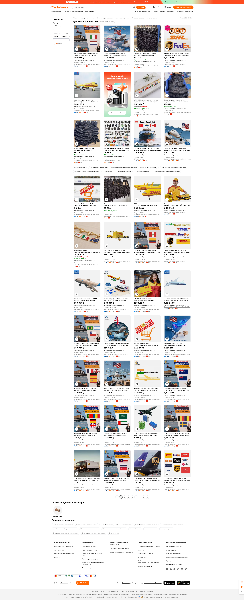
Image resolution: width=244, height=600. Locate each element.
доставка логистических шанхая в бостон (87, 171)
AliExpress (95, 591)
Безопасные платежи (89, 546)
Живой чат (141, 550)
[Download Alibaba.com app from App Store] (169, 583)
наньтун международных (125, 524)
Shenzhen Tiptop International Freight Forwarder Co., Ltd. (117, 64)
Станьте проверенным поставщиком (177, 557)
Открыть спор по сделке (145, 553)
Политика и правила (88, 568)
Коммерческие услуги (87, 18)
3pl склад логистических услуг (99, 167)
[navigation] (61, 258)
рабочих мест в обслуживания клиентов (66, 529)
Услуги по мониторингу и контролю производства (93, 563)
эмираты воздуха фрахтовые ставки (173, 524)
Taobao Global (130, 591)
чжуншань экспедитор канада (90, 529)
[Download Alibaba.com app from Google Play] (183, 583)
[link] (241, 581)
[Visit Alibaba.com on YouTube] (182, 569)
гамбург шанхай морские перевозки (147, 524)
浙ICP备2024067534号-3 (170, 597)
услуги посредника (168, 529)
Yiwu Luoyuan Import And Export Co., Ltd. (146, 114)
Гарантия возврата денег (89, 550)
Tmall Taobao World (112, 591)
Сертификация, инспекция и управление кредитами (113, 18)
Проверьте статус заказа (173, 553)
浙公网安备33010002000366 (153, 597)
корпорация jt (108, 171)
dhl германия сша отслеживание (64, 524)
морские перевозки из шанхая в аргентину (125, 167)
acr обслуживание (108, 524)
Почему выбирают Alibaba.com (63, 546)
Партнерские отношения (173, 561)
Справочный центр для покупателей (149, 546)
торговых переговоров (143, 171)
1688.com (102, 591)
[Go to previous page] (117, 497)
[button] (134, 7)
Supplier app (126, 583)
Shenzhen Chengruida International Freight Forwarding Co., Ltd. (87, 110)
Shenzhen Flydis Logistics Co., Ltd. (174, 64)
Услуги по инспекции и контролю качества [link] (145, 18)
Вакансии (57, 557)
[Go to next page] (147, 497)
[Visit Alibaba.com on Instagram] (178, 569)
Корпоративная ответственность (64, 553)
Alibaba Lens (64, 583)
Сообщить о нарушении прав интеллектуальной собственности (148, 561)
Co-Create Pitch (59, 550)
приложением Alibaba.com (153, 583)
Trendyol (142, 591)
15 (143, 497)
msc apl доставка (136, 529)
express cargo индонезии (149, 167)
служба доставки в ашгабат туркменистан (66, 533)
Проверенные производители (119, 548)
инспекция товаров (151, 529)
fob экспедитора (80, 167)
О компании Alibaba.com (62, 542)
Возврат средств (143, 557)
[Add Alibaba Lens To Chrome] (82, 583)
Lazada (122, 591)
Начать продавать (171, 550)
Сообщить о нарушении (145, 566)
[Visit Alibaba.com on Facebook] (167, 569)
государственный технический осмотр (94, 533)
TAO (137, 591)
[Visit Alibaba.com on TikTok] (186, 569)
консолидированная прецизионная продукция (167, 171)
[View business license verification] (139, 597)
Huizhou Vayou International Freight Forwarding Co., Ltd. (87, 64)
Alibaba (75, 18)
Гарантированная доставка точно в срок (92, 554)
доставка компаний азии (124, 171)
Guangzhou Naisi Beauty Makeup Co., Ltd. (86, 160)
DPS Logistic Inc (139, 159)
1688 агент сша (115, 533)
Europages (149, 591)
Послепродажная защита (90, 559)
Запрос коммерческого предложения (121, 552)
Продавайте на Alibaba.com (174, 546)
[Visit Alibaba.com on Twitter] (174, 569)
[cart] (159, 7)
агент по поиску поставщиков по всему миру (174, 167)
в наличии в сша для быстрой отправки (115, 529)
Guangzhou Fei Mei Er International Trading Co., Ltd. (147, 66)
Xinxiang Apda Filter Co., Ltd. (112, 160)
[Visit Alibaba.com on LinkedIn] (170, 569)
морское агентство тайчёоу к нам (87, 524)
